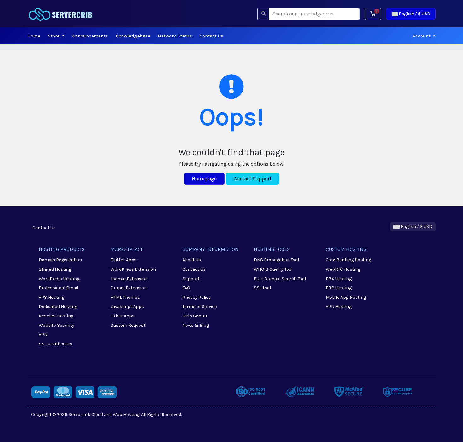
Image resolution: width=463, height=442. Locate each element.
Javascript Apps (127, 306)
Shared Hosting (55, 269)
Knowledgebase (133, 36)
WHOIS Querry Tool (273, 269)
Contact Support (253, 179)
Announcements (90, 36)
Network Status (175, 36)
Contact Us (211, 36)
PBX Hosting (339, 278)
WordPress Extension (133, 269)
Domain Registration (60, 260)
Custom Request (128, 325)
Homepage (204, 179)
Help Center (195, 316)
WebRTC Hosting (343, 269)
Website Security (56, 325)
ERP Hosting (339, 288)
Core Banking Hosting (348, 260)
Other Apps (122, 316)
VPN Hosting (339, 306)
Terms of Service (199, 306)
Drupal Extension (129, 288)
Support (191, 278)
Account (422, 36)
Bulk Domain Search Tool (280, 278)
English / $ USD (414, 13)
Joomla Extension (129, 278)
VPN (43, 334)
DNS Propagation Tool (276, 260)
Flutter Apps (124, 260)
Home (33, 36)
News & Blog (195, 325)
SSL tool (262, 288)
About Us (191, 260)
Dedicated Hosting (58, 306)
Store (54, 36)
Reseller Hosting (56, 316)
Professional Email (58, 288)
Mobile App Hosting (346, 297)
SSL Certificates (55, 344)
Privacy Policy (196, 297)
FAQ (186, 288)
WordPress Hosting (59, 278)
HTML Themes (125, 297)
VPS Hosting (51, 297)
